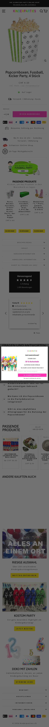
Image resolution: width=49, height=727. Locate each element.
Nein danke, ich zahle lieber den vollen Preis (32, 378)
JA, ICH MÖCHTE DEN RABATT (32, 375)
